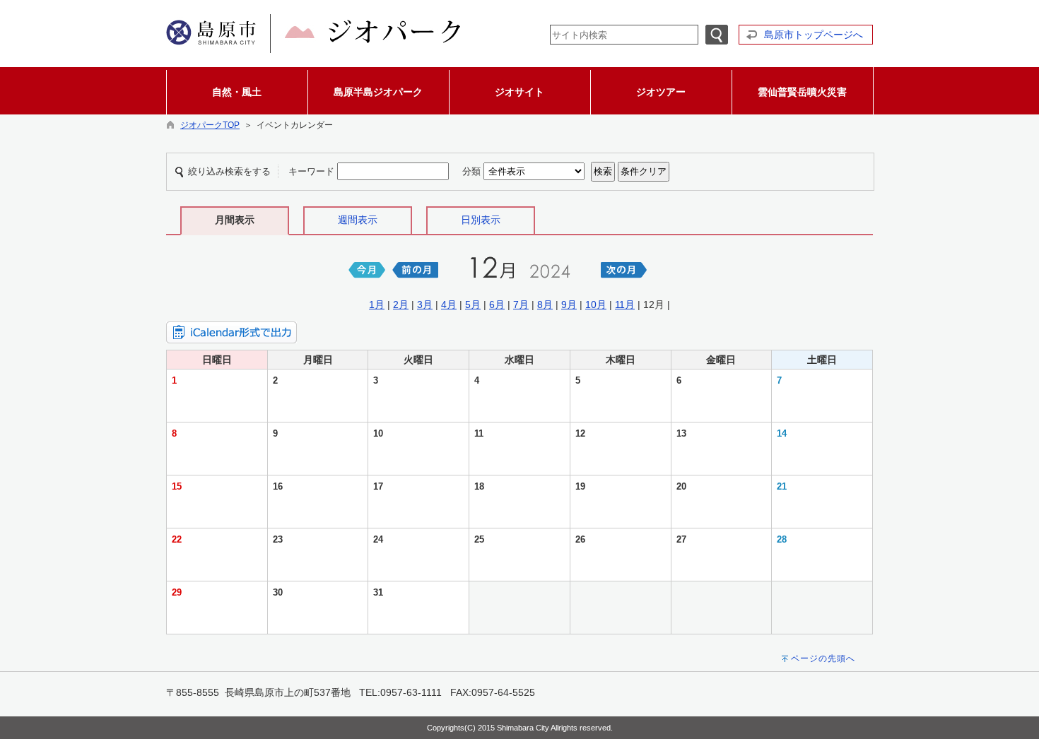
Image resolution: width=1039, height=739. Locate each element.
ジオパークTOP (210, 125)
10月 (595, 304)
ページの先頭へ (823, 658)
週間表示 (357, 219)
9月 (569, 304)
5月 (473, 304)
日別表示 (480, 219)
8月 (545, 304)
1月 (377, 304)
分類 (471, 171)
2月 (401, 304)
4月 (449, 304)
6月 (497, 304)
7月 (521, 304)
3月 (425, 304)
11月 (625, 304)
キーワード (311, 171)
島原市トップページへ (813, 34)
